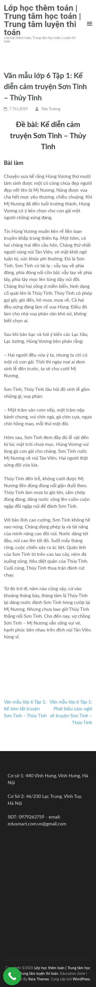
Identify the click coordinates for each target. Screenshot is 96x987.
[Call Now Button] (12, 976)
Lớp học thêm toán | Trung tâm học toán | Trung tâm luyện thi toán (42, 20)
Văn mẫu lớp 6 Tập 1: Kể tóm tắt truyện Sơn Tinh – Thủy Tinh (25, 709)
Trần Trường (50, 109)
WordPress (81, 979)
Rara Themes (38, 979)
